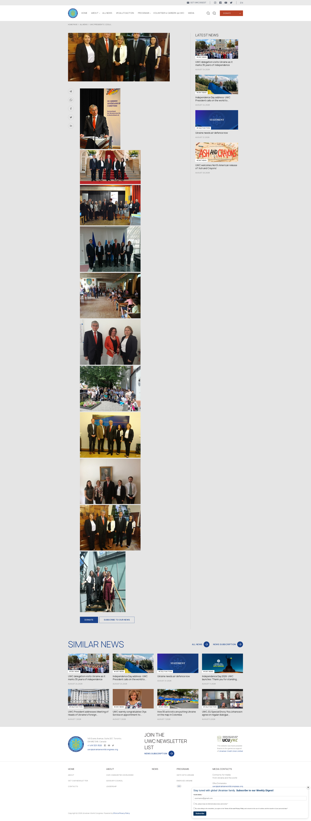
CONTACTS (73, 786)
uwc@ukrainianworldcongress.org (102, 749)
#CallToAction (125, 13)
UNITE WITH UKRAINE (185, 775)
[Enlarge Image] (125, 119)
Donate (227, 13)
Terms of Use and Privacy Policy (234, 808)
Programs (143, 13)
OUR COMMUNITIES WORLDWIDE (120, 775)
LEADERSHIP (111, 786)
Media (191, 13)
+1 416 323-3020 (94, 745)
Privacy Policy (124, 813)
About (71, 775)
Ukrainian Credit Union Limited (231, 751)
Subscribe (200, 813)
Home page (73, 24)
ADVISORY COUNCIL (114, 781)
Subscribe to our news (117, 619)
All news (107, 13)
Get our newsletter (78, 781)
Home (84, 13)
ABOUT (94, 13)
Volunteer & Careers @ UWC (168, 13)
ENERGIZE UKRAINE (185, 781)
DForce (116, 813)
